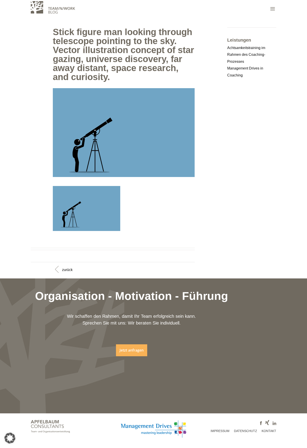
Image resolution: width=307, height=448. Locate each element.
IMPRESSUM (220, 431)
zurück (67, 270)
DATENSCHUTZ (245, 431)
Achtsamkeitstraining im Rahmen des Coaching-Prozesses (246, 54)
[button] (10, 438)
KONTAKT (269, 431)
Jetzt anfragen (132, 350)
